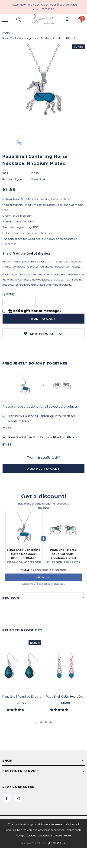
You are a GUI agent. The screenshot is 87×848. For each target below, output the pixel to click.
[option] (43, 85)
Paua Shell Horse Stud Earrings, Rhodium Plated (42, 437)
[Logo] (43, 19)
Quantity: (9, 294)
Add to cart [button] (43, 577)
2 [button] (41, 722)
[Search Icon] (18, 20)
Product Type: (12, 179)
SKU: (5, 173)
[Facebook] (6, 798)
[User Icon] (67, 19)
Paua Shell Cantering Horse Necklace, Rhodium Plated (42, 418)
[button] (16, 709)
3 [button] (46, 722)
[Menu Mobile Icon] (5, 20)
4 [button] (50, 722)
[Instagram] (18, 798)
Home (6, 32)
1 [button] (36, 722)
